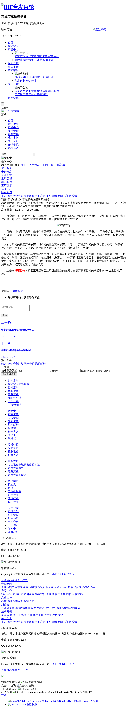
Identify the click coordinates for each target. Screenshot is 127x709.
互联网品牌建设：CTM (14, 580)
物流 (26, 77)
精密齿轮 (20, 56)
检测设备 (13, 451)
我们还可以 (14, 397)
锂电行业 (48, 77)
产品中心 (13, 49)
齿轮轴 (19, 59)
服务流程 (13, 394)
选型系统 (13, 148)
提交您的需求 (9, 374)
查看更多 (48, 59)
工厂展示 (20, 94)
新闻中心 (31, 94)
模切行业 (31, 80)
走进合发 (20, 91)
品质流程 (13, 448)
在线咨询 (92, 701)
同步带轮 (31, 56)
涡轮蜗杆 (40, 363)
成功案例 (13, 70)
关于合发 (13, 84)
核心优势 (13, 391)
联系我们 (42, 94)
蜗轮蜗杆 (53, 56)
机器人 (19, 77)
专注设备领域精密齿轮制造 (24, 464)
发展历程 (42, 91)
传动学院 (13, 97)
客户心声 (53, 91)
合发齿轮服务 (16, 468)
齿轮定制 (13, 46)
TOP (3, 695)
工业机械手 (36, 77)
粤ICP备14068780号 (63, 574)
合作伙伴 (13, 401)
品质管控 (13, 63)
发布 (5, 315)
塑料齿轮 (42, 56)
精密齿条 (28, 59)
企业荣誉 (31, 91)
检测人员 (13, 455)
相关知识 (61, 164)
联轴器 (12, 438)
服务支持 (13, 66)
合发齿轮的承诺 (17, 475)
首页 (10, 42)
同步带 (38, 59)
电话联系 (31, 704)
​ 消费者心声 (15, 404)
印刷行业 (20, 80)
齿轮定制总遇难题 (18, 384)
